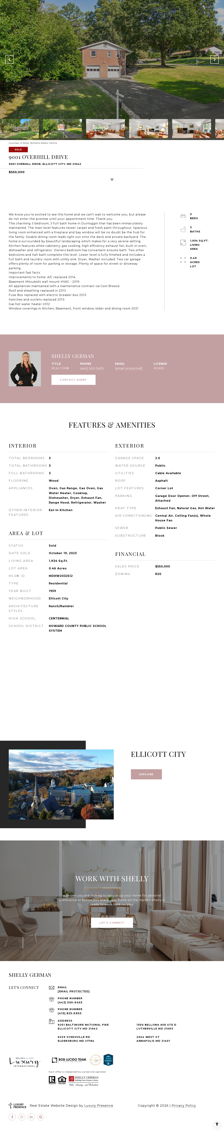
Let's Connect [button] (112, 922)
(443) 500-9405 (92, 368)
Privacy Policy (184, 1106)
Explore (146, 774)
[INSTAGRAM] (21, 1116)
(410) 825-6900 (70, 1013)
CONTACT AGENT (73, 379)
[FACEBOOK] (12, 1116)
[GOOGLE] (40, 1116)
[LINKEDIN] (31, 1116)
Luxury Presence (98, 1106)
